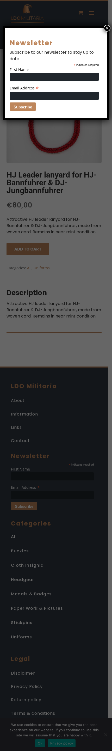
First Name (19, 69)
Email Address (24, 88)
